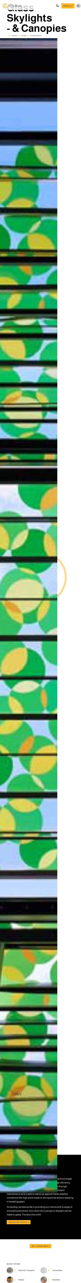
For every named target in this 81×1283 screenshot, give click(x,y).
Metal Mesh (56, 1280)
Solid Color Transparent (26, 1270)
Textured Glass (57, 1270)
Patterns (21, 1280)
